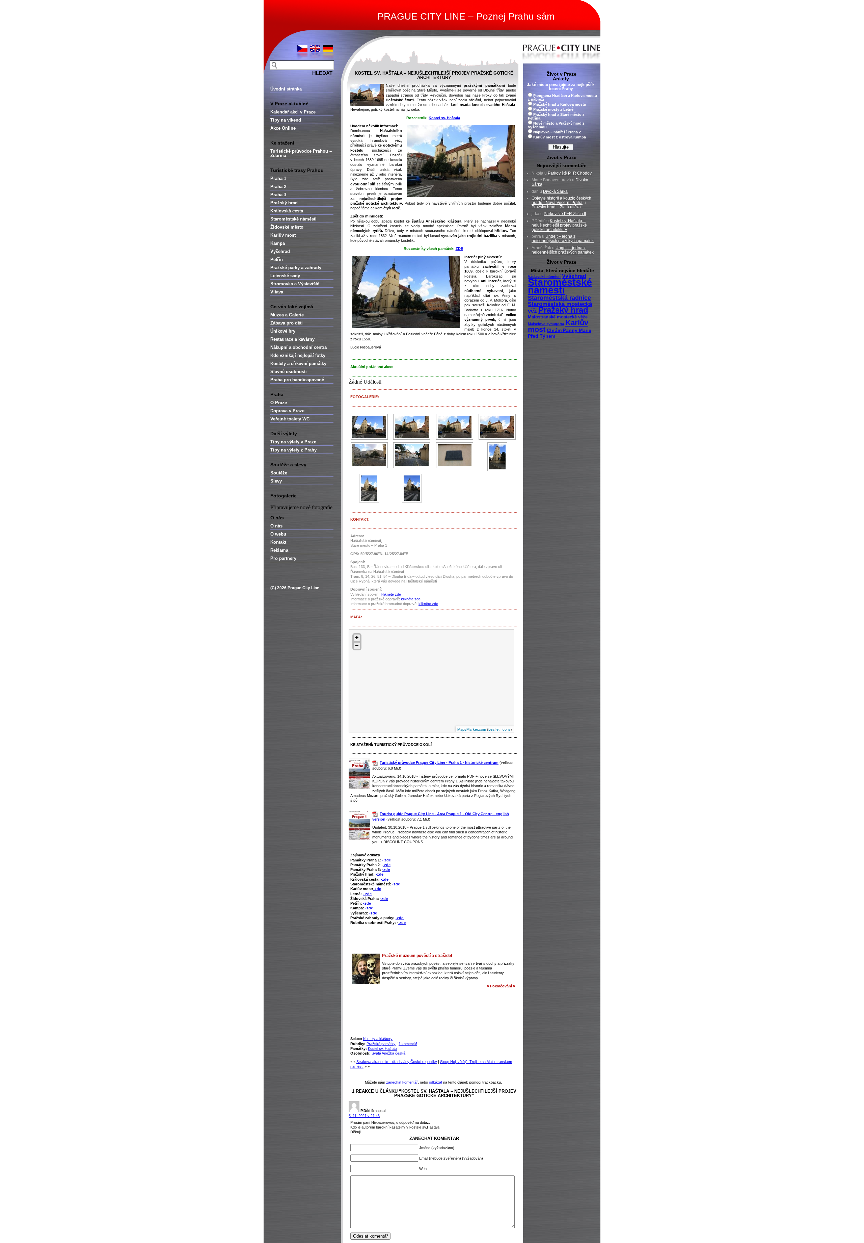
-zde (386, 869)
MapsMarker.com (471, 729)
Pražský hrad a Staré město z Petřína (556, 116)
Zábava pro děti (286, 323)
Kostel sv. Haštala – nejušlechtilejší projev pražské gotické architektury (434, 75)
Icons (506, 729)
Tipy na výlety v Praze (293, 441)
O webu (278, 534)
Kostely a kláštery (378, 1039)
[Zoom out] (357, 646)
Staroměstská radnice (559, 297)
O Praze (278, 402)
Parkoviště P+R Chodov (570, 173)
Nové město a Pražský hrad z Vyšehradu (556, 125)
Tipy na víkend (285, 120)
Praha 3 (278, 194)
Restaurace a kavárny (292, 339)
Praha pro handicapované (297, 379)
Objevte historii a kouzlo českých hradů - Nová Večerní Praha (561, 200)
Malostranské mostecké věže (558, 317)
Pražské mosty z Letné (553, 109)
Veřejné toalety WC (289, 418)
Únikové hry (282, 331)
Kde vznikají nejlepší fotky (297, 355)
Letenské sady (285, 275)
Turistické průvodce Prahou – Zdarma (301, 153)
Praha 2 (278, 186)
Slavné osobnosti (288, 371)
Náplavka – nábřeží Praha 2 (557, 132)
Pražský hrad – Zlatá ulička (556, 207)
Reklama (279, 550)
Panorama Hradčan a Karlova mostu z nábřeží (562, 97)
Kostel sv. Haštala (444, 118)
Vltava (276, 291)
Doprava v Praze (287, 410)
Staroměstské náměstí (293, 219)
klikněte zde (391, 594)
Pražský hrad (284, 202)
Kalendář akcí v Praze (293, 111)
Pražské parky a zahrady (295, 267)
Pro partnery (283, 558)
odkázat (435, 1082)
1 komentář (408, 1044)
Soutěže (278, 472)
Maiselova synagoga (546, 324)
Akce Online (283, 128)
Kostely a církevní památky (298, 363)
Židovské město (286, 227)
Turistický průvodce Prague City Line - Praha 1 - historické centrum (439, 762)
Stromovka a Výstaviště (294, 283)
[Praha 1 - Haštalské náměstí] (369, 455)
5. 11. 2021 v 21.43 (364, 1116)
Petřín (276, 259)
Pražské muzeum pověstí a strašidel (417, 955)
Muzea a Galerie (287, 314)
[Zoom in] (357, 638)
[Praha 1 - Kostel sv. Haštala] (369, 427)
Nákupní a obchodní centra (298, 347)
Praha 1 (278, 178)
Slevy (276, 481)
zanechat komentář (402, 1082)
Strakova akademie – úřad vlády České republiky (396, 1062)
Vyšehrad (280, 251)
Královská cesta (286, 210)
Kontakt (278, 542)
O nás (276, 525)
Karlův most (283, 235)
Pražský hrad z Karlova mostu (559, 104)
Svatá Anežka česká (388, 1053)
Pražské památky (381, 1044)
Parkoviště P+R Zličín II (565, 213)
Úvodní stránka (286, 89)
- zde (386, 860)
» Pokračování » (501, 986)
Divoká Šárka (555, 191)
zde (386, 865)
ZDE (459, 249)
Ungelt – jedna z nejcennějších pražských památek (563, 238)
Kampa (277, 243)
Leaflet (494, 729)
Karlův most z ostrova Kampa (559, 137)
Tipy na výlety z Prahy (293, 449)
